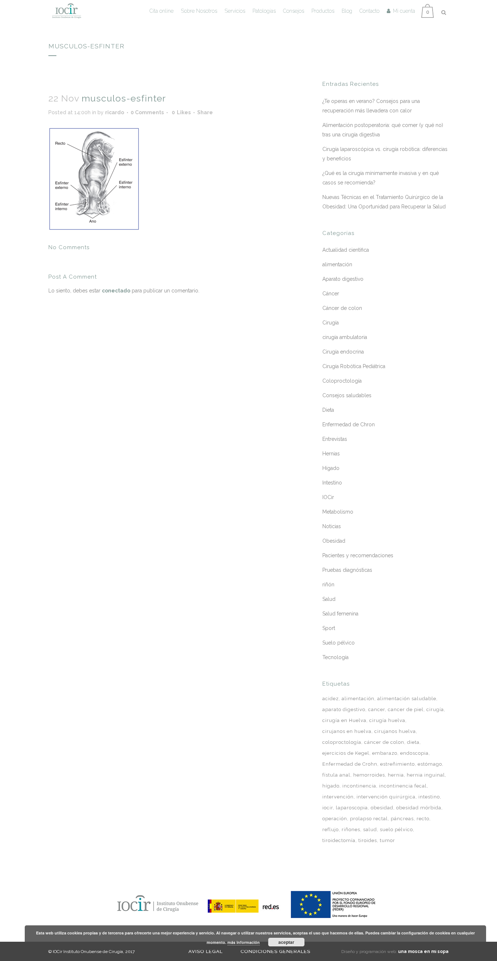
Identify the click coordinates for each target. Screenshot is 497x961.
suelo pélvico (396, 829)
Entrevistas (334, 439)
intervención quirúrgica (386, 796)
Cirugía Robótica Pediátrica (353, 366)
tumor (387, 840)
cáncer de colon (384, 742)
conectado (116, 291)
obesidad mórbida (418, 807)
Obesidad (333, 541)
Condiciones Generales (275, 951)
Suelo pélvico (338, 643)
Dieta (328, 410)
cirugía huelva (387, 720)
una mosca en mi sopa (423, 951)
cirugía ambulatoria (344, 337)
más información (243, 942)
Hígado (330, 468)
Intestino (332, 483)
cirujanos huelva (395, 731)
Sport (328, 628)
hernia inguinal (426, 775)
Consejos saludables (346, 395)
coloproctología (341, 742)
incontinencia (359, 786)
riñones (351, 829)
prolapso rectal (369, 818)
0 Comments (147, 112)
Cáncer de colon (342, 308)
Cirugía (330, 323)
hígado (330, 786)
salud (370, 829)
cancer (376, 709)
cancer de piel (406, 709)
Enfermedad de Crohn (349, 764)
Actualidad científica (345, 250)
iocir (327, 807)
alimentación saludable (406, 698)
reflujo (330, 829)
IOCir (328, 497)
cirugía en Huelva (344, 720)
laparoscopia (352, 807)
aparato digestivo (343, 709)
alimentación (337, 264)
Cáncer (330, 293)
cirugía (435, 709)
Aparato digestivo (342, 279)
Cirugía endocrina (343, 352)
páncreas (402, 818)
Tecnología (335, 657)
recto (423, 818)
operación (334, 818)
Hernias (331, 453)
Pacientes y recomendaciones (357, 555)
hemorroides (369, 775)
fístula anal (336, 775)
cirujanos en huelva (346, 731)
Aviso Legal (205, 951)
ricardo (114, 112)
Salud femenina (340, 614)
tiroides (367, 840)
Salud (328, 599)
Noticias (331, 526)
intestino (429, 796)
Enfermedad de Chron (348, 424)
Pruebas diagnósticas (347, 570)
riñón (328, 584)
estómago (430, 764)
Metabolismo (337, 512)
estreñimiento (397, 764)
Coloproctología (342, 381)
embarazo (384, 753)
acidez (330, 698)
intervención (338, 796)
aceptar (286, 942)
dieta (413, 742)
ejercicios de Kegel (345, 753)
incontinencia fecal (403, 786)
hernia (396, 775)
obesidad (382, 807)
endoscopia (414, 753)
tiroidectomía (338, 840)
